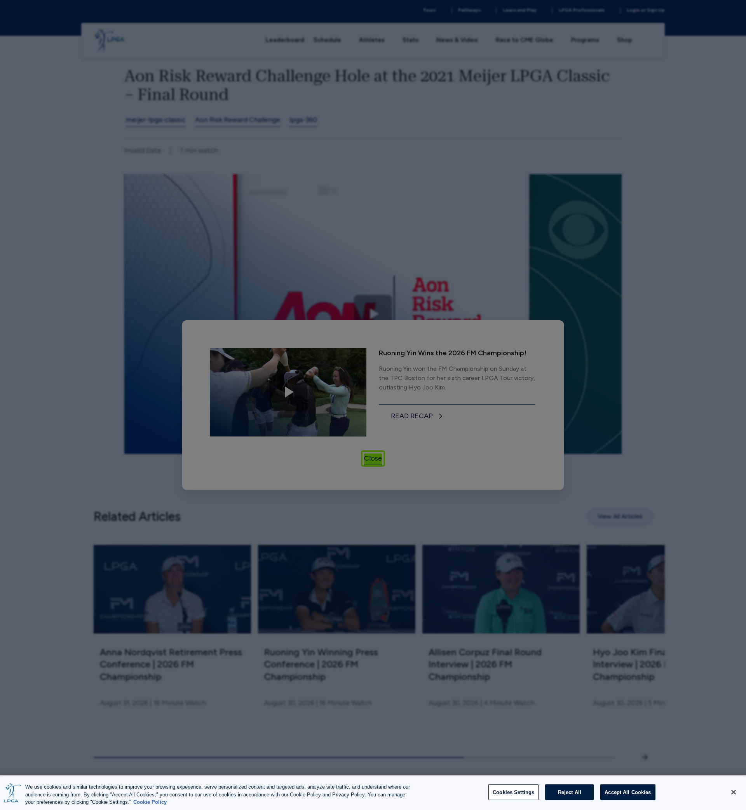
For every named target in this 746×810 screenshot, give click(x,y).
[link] (418, 416)
